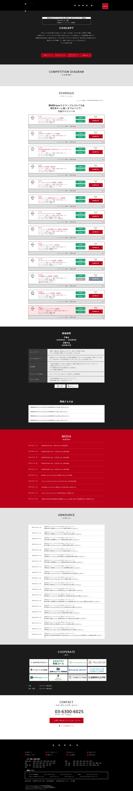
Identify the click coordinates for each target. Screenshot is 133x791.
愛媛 (97, 763)
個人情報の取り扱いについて (62, 781)
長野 (50, 765)
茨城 (34, 763)
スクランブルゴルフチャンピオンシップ (88, 776)
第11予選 (40, 274)
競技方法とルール (73, 386)
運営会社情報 (28, 781)
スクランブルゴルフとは (49, 774)
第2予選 (40, 132)
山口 (87, 763)
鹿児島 (94, 765)
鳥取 (74, 763)
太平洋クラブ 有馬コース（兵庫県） (49, 133)
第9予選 (40, 243)
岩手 (41, 761)
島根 (77, 763)
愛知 (40, 767)
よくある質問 (71, 754)
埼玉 (44, 763)
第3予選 (40, 147)
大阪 (81, 761)
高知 (100, 763)
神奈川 (54, 763)
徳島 (90, 763)
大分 (87, 765)
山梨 (47, 765)
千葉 (47, 763)
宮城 (45, 761)
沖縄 (98, 765)
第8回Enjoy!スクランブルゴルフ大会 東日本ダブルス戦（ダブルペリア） (50, 407)
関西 (66, 761)
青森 (38, 761)
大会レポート (71, 752)
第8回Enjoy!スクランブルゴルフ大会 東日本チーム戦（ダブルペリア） (49, 411)
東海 (26, 767)
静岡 (37, 767)
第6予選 (40, 196)
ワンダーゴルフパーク (69, 776)
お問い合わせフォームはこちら (66, 720)
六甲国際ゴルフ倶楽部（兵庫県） (48, 276)
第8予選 (40, 227)
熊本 (84, 765)
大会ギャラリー (92, 752)
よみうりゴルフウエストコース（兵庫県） (51, 118)
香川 (94, 763)
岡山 (81, 763)
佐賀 (77, 765)
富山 (37, 765)
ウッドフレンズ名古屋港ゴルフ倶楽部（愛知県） (53, 229)
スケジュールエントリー (72, 55)
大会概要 (61, 386)
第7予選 (40, 212)
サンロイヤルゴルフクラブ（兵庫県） (50, 213)
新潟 (34, 765)
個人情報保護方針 (50, 781)
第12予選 (40, 291)
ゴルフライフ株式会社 (33, 774)
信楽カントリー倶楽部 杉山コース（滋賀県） (52, 198)
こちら (82, 359)
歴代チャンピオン (31, 754)
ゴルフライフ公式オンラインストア (36, 776)
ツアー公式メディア (52, 752)
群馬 (40, 763)
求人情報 (73, 781)
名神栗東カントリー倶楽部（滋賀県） (50, 293)
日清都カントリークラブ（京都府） (49, 309)
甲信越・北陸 (28, 765)
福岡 (74, 765)
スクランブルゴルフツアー (66, 774)
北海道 (34, 761)
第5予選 (40, 180)
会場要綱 (80, 117)
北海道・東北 (28, 761)
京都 (77, 761)
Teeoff (79, 774)
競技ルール (50, 754)
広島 (84, 763)
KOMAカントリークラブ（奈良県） (49, 245)
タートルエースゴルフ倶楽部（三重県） (50, 182)
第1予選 (40, 116)
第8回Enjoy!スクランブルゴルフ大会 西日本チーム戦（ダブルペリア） (49, 420)
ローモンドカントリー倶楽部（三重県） (50, 260)
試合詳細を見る (95, 278)
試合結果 (80, 121)
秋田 (48, 761)
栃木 (37, 763)
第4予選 (40, 165)
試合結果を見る (95, 120)
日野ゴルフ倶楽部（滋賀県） (47, 167)
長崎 (81, 765)
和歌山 (90, 761)
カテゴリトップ (59, 55)
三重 (44, 767)
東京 (50, 763)
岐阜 (34, 767)
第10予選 (40, 259)
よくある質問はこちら (67, 726)
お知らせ (85, 55)
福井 (44, 765)
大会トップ (47, 55)
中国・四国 (67, 763)
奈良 (87, 761)
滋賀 (74, 761)
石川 (40, 765)
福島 (54, 761)
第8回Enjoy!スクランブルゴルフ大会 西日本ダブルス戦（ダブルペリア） (50, 415)
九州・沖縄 (67, 765)
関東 (26, 763)
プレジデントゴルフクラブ (92, 774)
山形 (51, 761)
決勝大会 (40, 307)
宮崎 (90, 765)
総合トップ (29, 752)
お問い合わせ (92, 754)
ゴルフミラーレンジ (54, 776)
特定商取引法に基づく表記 (39, 781)
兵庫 (84, 761)
